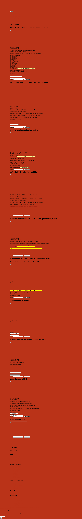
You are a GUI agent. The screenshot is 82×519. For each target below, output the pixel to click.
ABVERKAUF (15, 17)
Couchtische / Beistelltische (17, 485)
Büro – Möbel (15, 498)
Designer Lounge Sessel (17, 477)
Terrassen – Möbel (16, 476)
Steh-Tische (15, 484)
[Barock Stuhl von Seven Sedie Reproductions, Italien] (18, 280)
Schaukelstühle (15, 474)
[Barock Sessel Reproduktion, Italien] (18, 148)
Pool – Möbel (15, 475)
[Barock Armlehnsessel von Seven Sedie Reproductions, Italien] (18, 237)
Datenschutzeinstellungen (4, 508)
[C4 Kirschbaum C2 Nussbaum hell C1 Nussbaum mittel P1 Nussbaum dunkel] (14, 413)
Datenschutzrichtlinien (23, 507)
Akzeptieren (2, 516)
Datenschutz (15, 440)
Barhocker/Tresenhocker (17, 469)
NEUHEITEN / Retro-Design (18, 13)
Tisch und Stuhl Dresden (14, 507)
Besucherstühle (15, 473)
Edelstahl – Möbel (16, 18)
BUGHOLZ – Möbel (16, 14)
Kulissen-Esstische (16, 488)
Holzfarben (12, 332)
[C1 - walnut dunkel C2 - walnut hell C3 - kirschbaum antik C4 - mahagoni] (14, 333)
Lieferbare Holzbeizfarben (15, 371)
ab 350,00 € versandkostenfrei (24, 48)
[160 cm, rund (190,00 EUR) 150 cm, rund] (15, 374)
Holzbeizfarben (13, 412)
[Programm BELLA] (18, 433)
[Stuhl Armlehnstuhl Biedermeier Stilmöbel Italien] (18, 46)
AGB (14, 443)
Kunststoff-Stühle (16, 468)
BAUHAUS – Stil (16, 15)
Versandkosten (15, 441)
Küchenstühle (15, 467)
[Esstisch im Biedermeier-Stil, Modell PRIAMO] (18, 358)
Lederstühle (15, 472)
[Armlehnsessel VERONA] (18, 319)
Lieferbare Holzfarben (14, 75)
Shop (10, 508)
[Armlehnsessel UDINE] (18, 397)
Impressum (14, 439)
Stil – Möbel (15, 493)
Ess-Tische (14, 482)
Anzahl (11, 79)
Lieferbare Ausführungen (14, 77)
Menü (12, 11)
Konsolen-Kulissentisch (17, 487)
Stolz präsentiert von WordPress (33, 507)
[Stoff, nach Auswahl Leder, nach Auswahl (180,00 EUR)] (16, 415)
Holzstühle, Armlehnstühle (17, 466)
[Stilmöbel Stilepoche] (18, 190)
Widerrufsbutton (15, 442)
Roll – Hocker (15, 471)
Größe (11, 373)
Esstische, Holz (15, 486)
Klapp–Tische (15, 483)
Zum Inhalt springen (13, 0)
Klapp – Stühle (15, 470)
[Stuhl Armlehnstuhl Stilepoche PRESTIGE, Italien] (18, 100)
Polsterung (12, 334)
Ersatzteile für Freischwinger (18, 16)
